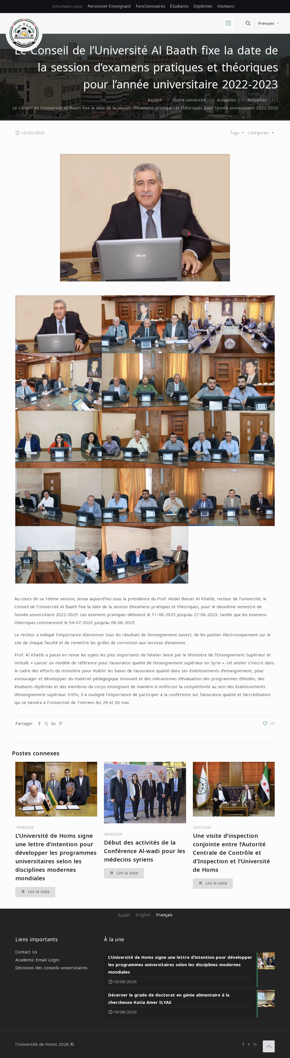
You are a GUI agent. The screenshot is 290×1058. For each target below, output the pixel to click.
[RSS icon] (255, 1044)
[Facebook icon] (243, 1044)
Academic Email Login (37, 960)
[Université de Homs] (24, 33)
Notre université (189, 100)
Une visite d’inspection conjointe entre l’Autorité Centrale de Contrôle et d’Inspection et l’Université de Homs (231, 852)
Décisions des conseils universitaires (51, 968)
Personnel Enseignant (109, 6)
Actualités (226, 100)
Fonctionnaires (150, 6)
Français (266, 23)
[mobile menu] (228, 23)
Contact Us (26, 952)
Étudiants (179, 6)
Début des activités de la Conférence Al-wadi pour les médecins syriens (144, 851)
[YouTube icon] (249, 1044)
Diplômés (202, 6)
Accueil (154, 100)
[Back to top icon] (269, 1046)
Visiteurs (225, 6)
